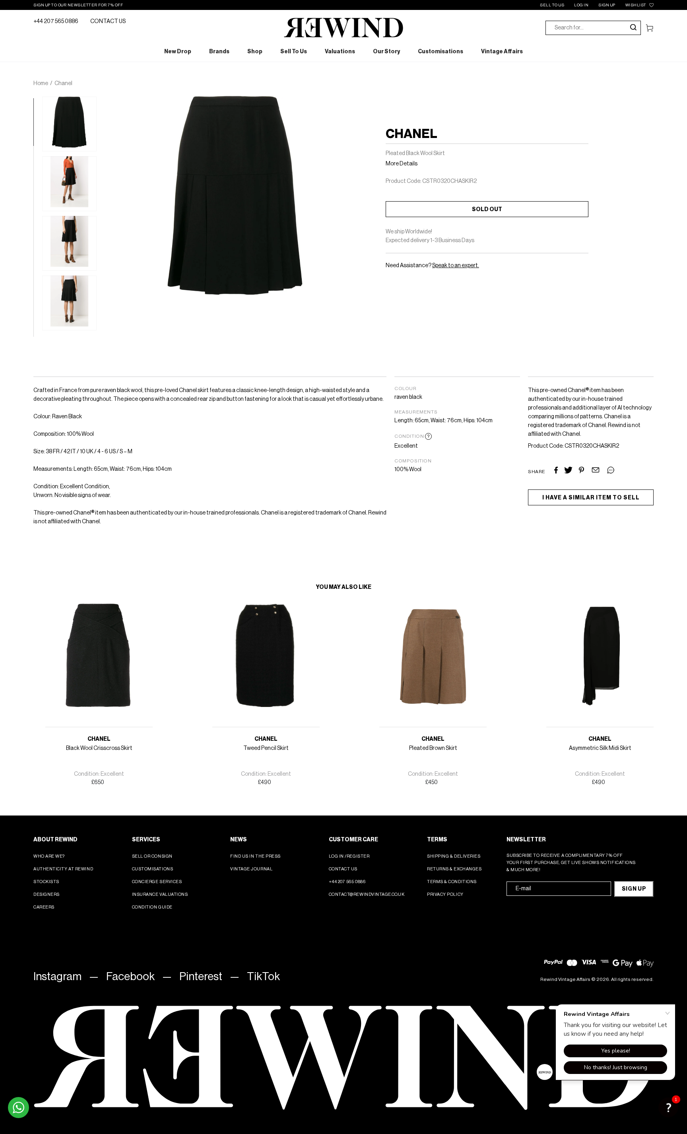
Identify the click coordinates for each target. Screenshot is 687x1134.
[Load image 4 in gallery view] (69, 303)
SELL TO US (552, 5)
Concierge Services (157, 882)
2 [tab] (37, 150)
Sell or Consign (152, 856)
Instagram (57, 976)
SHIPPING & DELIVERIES (454, 856)
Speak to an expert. (455, 265)
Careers (43, 907)
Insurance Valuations (160, 894)
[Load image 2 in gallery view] (69, 183)
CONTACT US (108, 21)
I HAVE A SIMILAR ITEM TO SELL (591, 498)
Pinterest (200, 976)
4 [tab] (37, 245)
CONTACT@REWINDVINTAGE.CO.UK (367, 894)
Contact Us (343, 869)
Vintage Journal (251, 869)
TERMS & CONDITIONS (452, 882)
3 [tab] (37, 198)
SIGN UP (606, 5)
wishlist (635, 5)
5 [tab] (37, 293)
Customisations (152, 869)
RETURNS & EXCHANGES (454, 869)
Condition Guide (152, 907)
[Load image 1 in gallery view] (69, 124)
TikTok (263, 976)
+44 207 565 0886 (55, 21)
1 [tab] (37, 102)
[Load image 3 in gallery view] (69, 243)
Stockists (46, 882)
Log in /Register (349, 856)
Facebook (130, 976)
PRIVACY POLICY (445, 894)
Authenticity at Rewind (63, 869)
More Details (401, 164)
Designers (46, 894)
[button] (668, 1107)
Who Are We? (49, 856)
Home (40, 83)
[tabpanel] (69, 124)
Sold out (487, 209)
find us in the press (255, 856)
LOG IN (581, 5)
